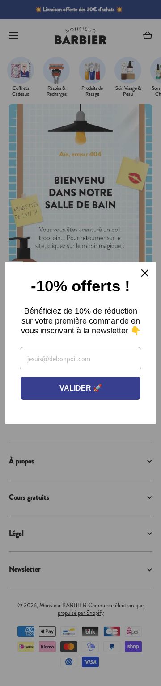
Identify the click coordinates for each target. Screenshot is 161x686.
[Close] (145, 273)
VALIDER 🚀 (80, 388)
